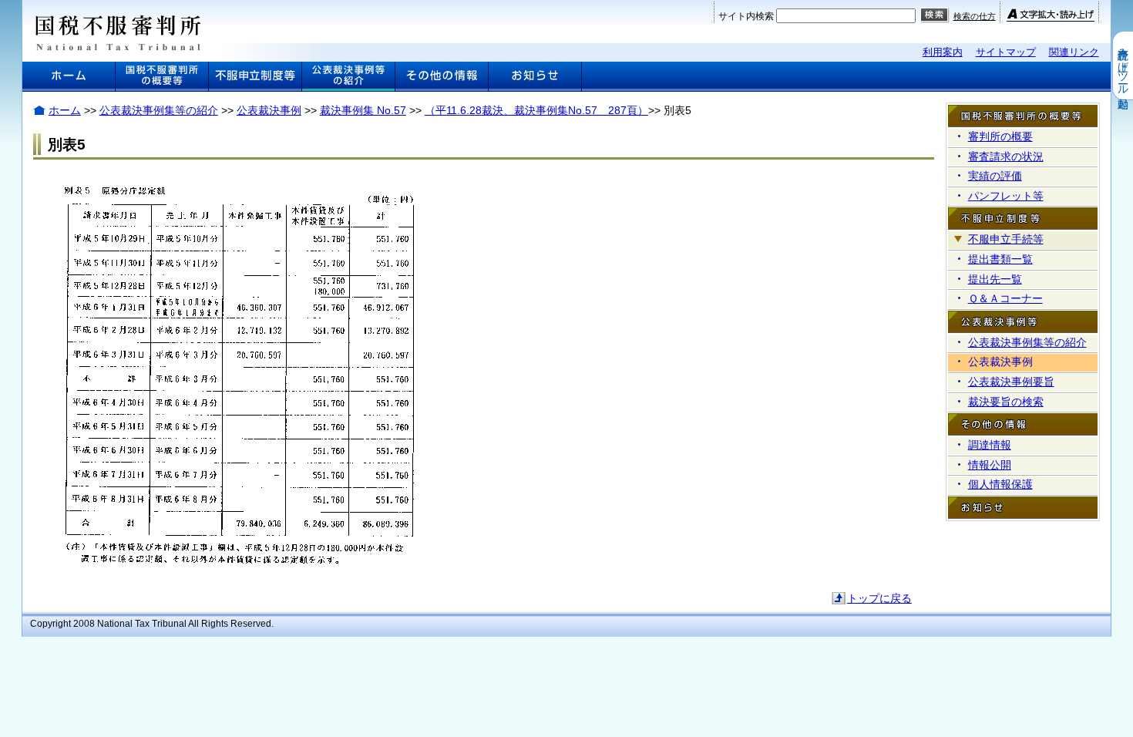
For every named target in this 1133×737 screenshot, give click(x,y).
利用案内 (943, 52)
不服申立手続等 (1006, 239)
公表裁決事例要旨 (1011, 381)
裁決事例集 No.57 (363, 110)
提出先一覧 (995, 279)
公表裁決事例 (269, 110)
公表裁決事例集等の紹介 (158, 110)
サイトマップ (1006, 52)
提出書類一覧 (1000, 259)
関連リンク (1074, 52)
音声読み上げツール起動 (1123, 65)
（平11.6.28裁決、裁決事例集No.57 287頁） (536, 110)
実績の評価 (995, 176)
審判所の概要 (1000, 136)
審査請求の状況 (1006, 156)
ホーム (65, 110)
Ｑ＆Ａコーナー (1005, 298)
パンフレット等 (1006, 196)
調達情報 (989, 445)
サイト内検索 (746, 16)
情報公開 (989, 465)
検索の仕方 (974, 16)
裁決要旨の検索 (1006, 401)
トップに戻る (879, 598)
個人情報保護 (1000, 484)
